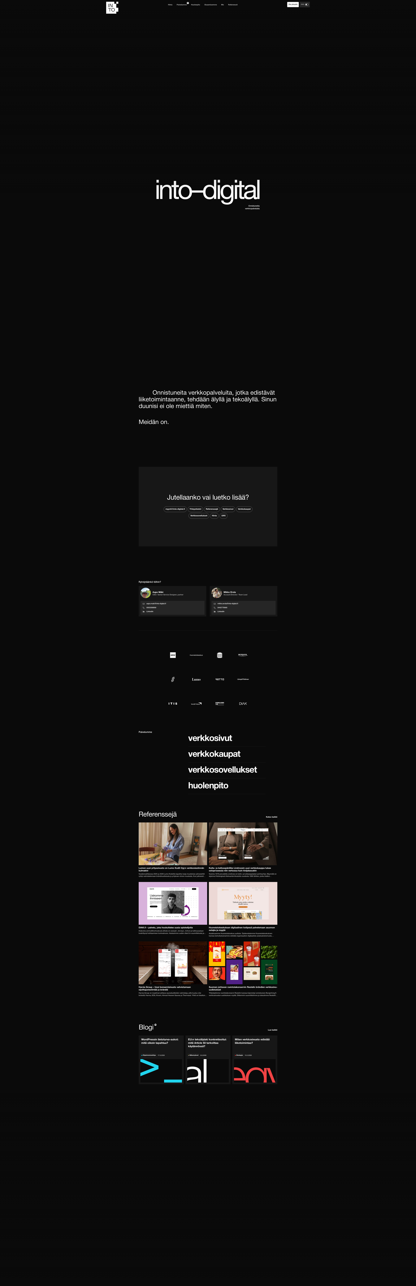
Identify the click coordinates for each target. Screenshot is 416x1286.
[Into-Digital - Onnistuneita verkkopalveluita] (112, 8)
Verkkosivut (228, 509)
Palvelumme (182, 5)
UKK (223, 516)
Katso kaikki (271, 817)
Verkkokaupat (244, 509)
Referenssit (233, 5)
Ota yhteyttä (293, 4)
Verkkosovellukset (198, 516)
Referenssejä (212, 509)
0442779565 (222, 607)
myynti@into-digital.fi (175, 509)
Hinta (170, 5)
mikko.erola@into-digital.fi (228, 603)
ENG (302, 4)
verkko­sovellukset (222, 770)
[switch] (307, 4)
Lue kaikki (272, 1030)
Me (222, 5)
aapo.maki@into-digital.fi (156, 603)
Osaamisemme (210, 5)
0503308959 (151, 607)
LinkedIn (149, 611)
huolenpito (208, 786)
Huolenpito (195, 5)
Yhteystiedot (195, 509)
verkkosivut (210, 739)
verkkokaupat (214, 754)
